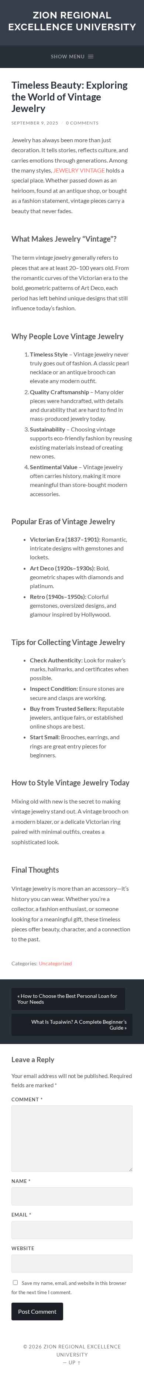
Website (22, 1248)
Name (21, 1181)
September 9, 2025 (34, 123)
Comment (27, 1099)
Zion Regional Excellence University (72, 21)
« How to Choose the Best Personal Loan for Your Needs (67, 999)
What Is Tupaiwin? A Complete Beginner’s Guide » (79, 1025)
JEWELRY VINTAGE (79, 170)
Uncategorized (55, 963)
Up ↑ (75, 1362)
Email (21, 1215)
